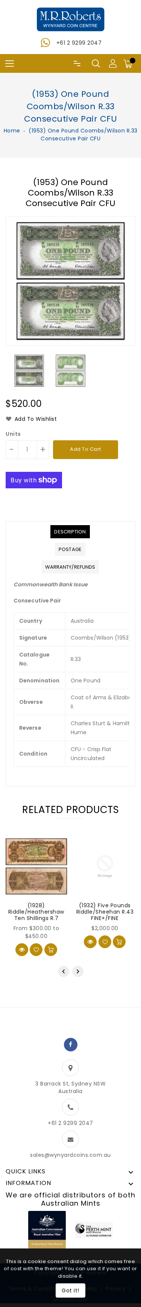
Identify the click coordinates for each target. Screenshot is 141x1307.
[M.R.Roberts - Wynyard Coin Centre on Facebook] (71, 1044)
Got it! (70, 1290)
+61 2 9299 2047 (79, 43)
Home (12, 130)
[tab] (69, 531)
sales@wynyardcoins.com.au (70, 1155)
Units (13, 434)
